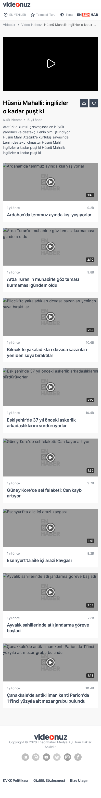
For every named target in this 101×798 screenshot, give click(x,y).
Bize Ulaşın (79, 780)
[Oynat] (50, 64)
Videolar (9, 25)
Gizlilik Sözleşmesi (49, 780)
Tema (69, 15)
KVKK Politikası (15, 780)
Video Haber (30, 25)
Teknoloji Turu (45, 15)
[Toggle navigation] (94, 5)
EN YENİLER (17, 15)
